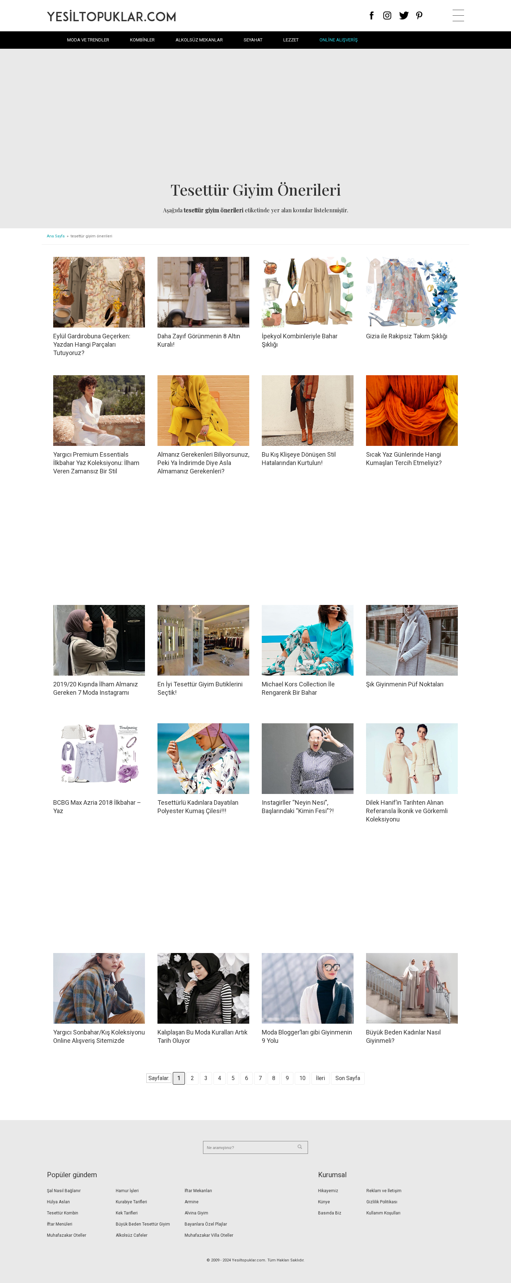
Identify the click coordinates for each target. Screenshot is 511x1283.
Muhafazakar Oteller (66, 1235)
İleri (320, 1078)
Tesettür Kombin (62, 1213)
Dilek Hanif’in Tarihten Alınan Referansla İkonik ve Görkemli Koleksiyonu (407, 811)
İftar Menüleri (59, 1224)
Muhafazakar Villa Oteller (209, 1235)
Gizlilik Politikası (381, 1201)
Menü (458, 15)
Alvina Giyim (196, 1213)
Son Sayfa (347, 1078)
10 (302, 1078)
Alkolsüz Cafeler (131, 1235)
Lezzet (291, 39)
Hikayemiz (328, 1190)
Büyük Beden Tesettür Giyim (143, 1224)
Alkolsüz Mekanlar (199, 39)
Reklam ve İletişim (384, 1190)
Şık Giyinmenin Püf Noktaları (405, 684)
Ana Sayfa (56, 236)
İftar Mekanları (198, 1190)
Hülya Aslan (58, 1201)
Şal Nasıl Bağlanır (64, 1190)
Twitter (404, 15)
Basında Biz (329, 1213)
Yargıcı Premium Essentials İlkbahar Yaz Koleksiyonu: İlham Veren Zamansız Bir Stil (96, 463)
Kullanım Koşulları (383, 1213)
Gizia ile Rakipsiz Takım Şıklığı (406, 336)
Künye (324, 1201)
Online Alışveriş (338, 39)
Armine (191, 1201)
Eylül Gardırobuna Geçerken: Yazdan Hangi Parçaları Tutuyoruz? (91, 344)
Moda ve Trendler (88, 39)
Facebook (372, 15)
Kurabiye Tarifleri (131, 1201)
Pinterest (419, 15)
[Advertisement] (255, 117)
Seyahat (253, 39)
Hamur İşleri (127, 1190)
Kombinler (142, 39)
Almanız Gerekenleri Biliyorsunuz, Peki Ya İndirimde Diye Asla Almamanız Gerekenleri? (203, 463)
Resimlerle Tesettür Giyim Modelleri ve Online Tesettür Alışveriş (111, 15)
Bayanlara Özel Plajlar (206, 1224)
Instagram (387, 15)
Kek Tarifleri (127, 1213)
